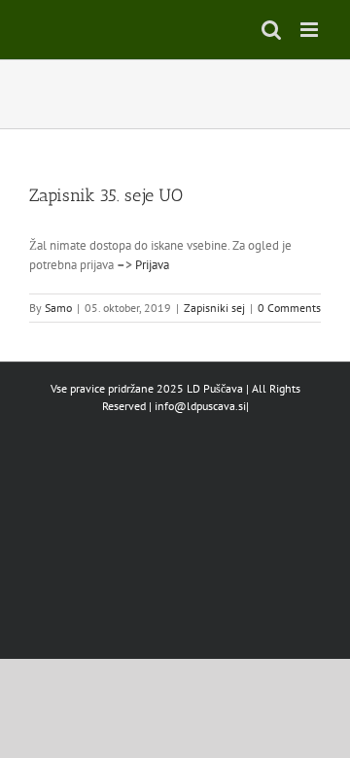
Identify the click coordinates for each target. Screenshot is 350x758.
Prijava (152, 265)
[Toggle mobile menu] (310, 29)
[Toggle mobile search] (271, 29)
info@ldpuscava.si (200, 405)
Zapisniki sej (214, 307)
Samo (58, 307)
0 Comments (289, 307)
